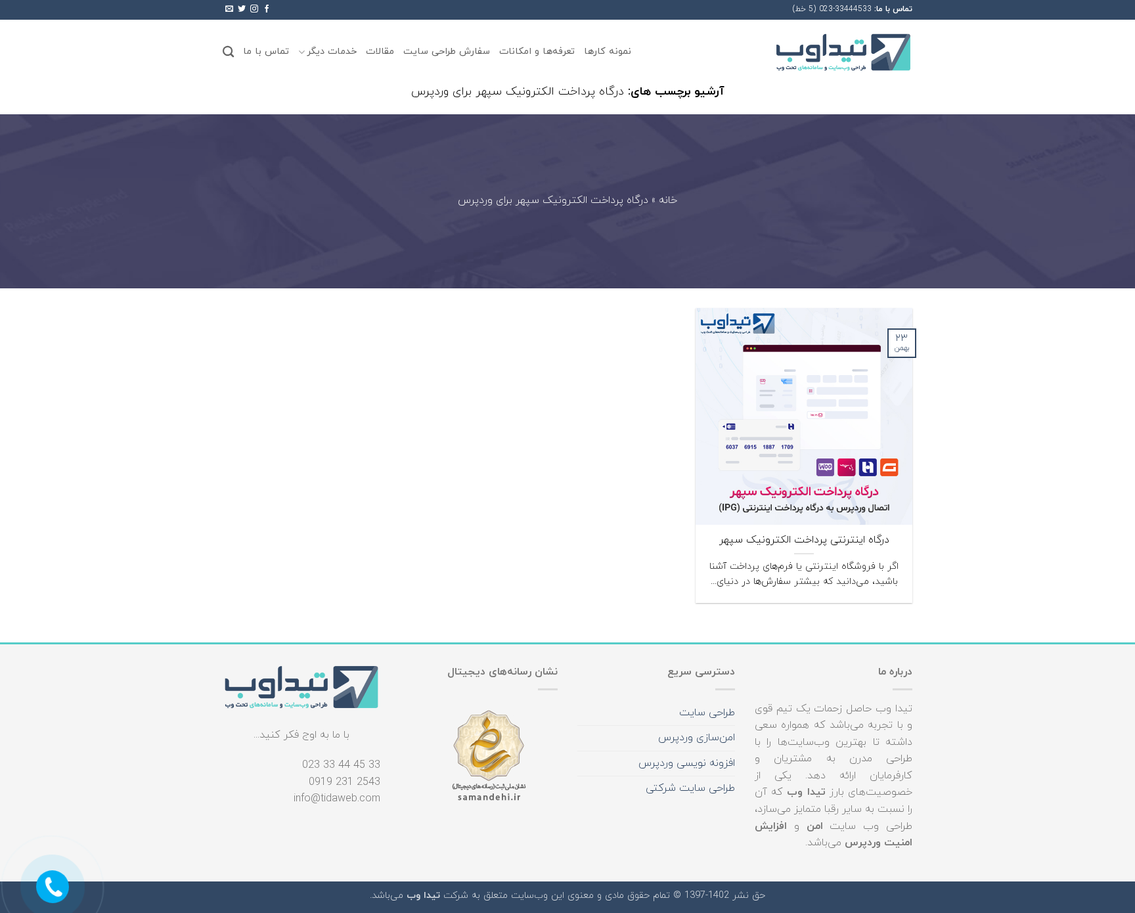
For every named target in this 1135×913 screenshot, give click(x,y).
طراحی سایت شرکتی (690, 788)
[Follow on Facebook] (267, 9)
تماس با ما (266, 51)
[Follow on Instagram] (254, 9)
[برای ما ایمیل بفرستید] (229, 9)
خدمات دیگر (332, 51)
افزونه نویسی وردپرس (686, 763)
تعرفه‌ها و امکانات (537, 51)
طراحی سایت (707, 712)
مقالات (380, 51)
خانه (668, 201)
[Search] (228, 52)
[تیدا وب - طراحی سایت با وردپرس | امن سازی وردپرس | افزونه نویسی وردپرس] (843, 52)
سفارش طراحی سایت (446, 51)
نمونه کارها (607, 51)
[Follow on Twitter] (242, 9)
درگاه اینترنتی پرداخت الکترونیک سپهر (804, 540)
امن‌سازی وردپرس (696, 737)
